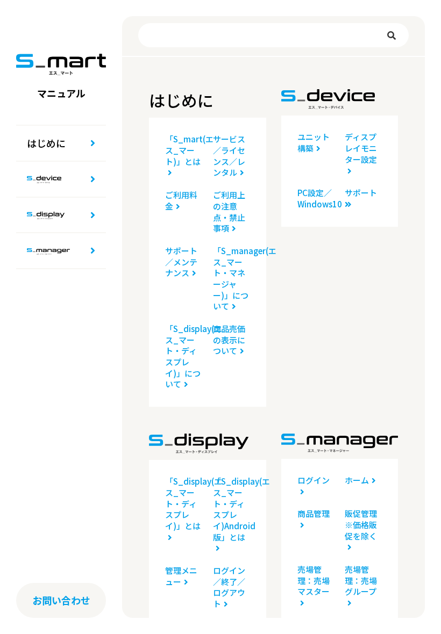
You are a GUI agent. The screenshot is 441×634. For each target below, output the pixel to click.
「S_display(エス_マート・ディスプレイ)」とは (183, 503)
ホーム (357, 480)
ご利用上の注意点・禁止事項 (229, 212)
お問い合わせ (61, 600)
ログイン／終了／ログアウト (229, 587)
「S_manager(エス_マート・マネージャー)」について (231, 279)
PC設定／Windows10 (316, 199)
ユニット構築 (313, 143)
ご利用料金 (181, 201)
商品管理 (313, 513)
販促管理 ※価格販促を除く (363, 524)
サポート (361, 193)
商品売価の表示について (229, 339)
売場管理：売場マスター (313, 580)
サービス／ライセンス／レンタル (229, 156)
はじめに (46, 143)
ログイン (313, 480)
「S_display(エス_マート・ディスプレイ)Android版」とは (231, 509)
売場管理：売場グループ (361, 580)
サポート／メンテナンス (181, 262)
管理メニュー (181, 576)
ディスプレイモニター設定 (361, 148)
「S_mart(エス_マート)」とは (183, 150)
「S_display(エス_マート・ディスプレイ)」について (183, 356)
